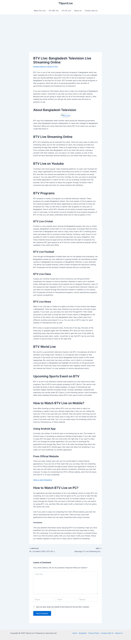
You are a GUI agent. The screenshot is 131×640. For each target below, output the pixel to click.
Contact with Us (91, 11)
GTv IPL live (66, 11)
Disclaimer (83, 633)
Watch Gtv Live (40, 11)
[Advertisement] (65, 30)
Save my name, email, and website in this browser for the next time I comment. (62, 607)
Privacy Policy (93, 633)
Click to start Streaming (42, 480)
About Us (77, 11)
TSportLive (65, 3)
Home (74, 633)
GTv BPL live (54, 11)
